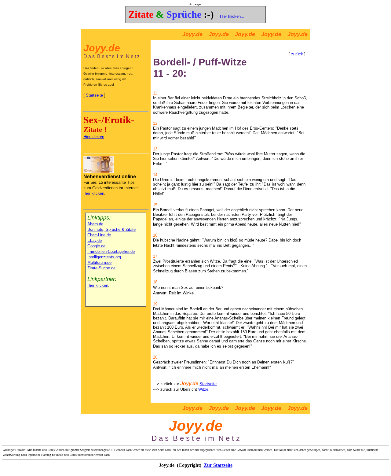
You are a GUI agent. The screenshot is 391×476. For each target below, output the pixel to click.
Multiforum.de (99, 262)
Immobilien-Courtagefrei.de (111, 251)
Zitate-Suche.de (101, 268)
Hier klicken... (232, 16)
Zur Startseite (218, 465)
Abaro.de (95, 224)
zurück (297, 54)
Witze (203, 389)
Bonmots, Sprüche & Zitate (111, 229)
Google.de (96, 246)
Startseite (94, 95)
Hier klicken (93, 137)
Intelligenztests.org (104, 257)
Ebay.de (94, 240)
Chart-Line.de (99, 235)
